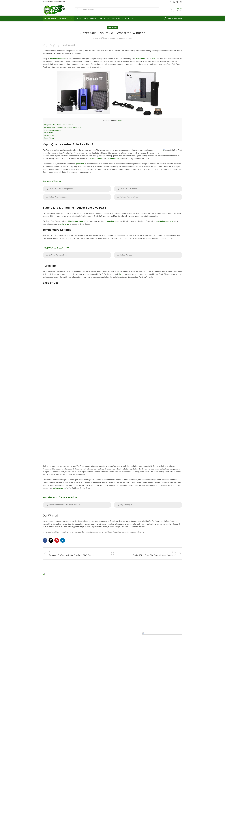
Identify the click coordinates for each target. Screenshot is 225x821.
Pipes (92, 603)
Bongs (92, 579)
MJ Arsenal (118, 607)
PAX (115, 587)
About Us (141, 579)
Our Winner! (49, 138)
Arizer (116, 583)
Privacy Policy (143, 607)
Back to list (112, 553)
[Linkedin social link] (180, 2)
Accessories (94, 615)
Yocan (116, 591)
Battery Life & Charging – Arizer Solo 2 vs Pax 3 (62, 127)
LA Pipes (117, 611)
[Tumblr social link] (56, 634)
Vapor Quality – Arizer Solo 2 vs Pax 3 (58, 125)
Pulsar (116, 595)
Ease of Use (49, 135)
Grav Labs (118, 599)
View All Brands (120, 615)
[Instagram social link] (50, 634)
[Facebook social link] (171, 2)
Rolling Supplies (96, 607)
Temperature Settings (52, 130)
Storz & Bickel (119, 579)
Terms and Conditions (125, 813)
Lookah (117, 603)
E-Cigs (92, 611)
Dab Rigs (93, 587)
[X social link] (174, 2)
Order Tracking (143, 583)
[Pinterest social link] (177, 2)
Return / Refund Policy (146, 587)
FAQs (140, 591)
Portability (48, 133)
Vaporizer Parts (96, 599)
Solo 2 (121, 274)
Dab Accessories (96, 591)
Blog (139, 599)
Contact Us (142, 595)
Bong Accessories (96, 583)
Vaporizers (112, 27)
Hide (119, 120)
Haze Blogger (109, 38)
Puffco (164, 579)
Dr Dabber (166, 583)
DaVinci (165, 587)
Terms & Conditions (145, 603)
